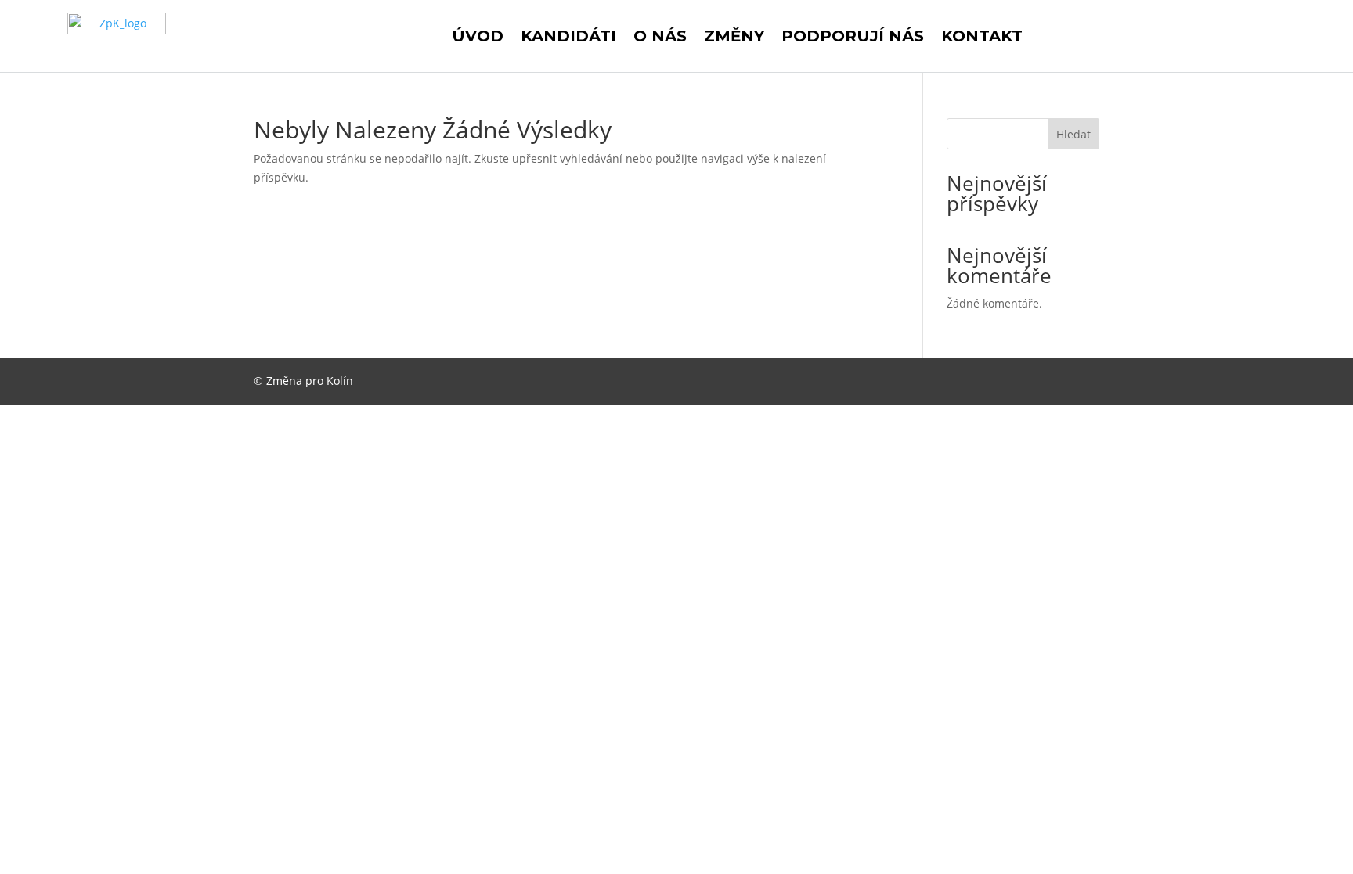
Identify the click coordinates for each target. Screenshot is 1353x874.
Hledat (1073, 134)
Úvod (477, 36)
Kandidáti (568, 36)
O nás (660, 36)
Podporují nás (852, 36)
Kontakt (982, 36)
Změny (734, 36)
